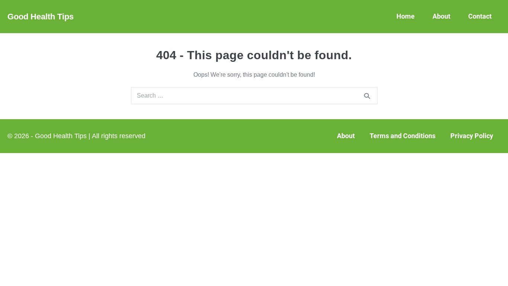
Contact (480, 16)
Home (405, 16)
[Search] (367, 95)
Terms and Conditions (402, 136)
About (441, 16)
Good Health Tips (40, 16)
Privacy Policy (471, 136)
